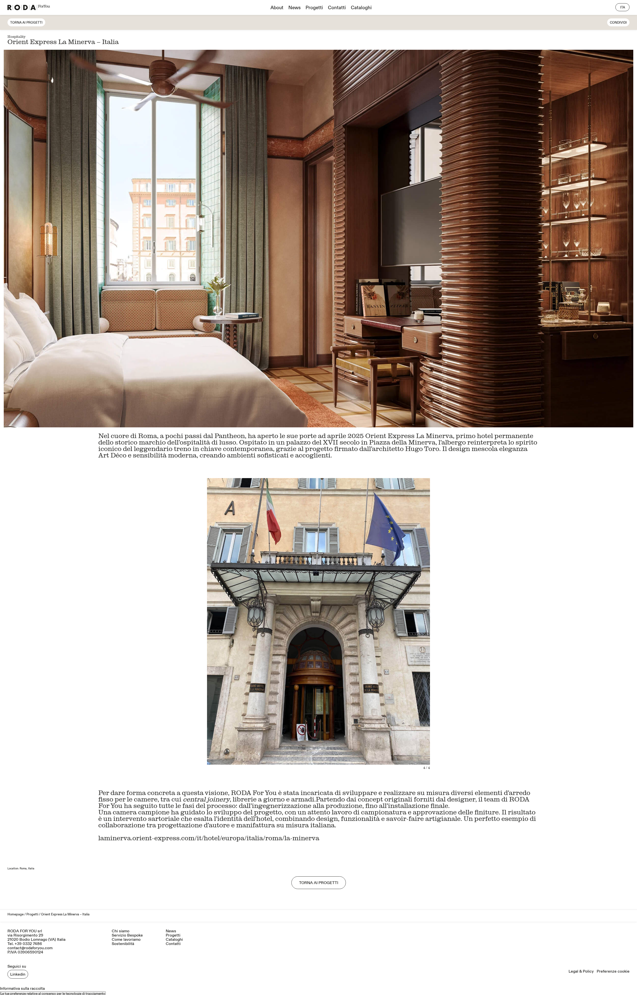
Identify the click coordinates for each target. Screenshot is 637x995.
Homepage (15, 914)
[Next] (475, 623)
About (276, 8)
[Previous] (161, 623)
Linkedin (17, 974)
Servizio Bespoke (127, 935)
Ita (622, 7)
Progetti (314, 8)
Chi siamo (120, 931)
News (294, 8)
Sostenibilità (123, 944)
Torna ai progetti (26, 23)
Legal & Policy (581, 971)
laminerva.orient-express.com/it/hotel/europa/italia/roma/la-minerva (208, 838)
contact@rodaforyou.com (30, 947)
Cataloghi (361, 8)
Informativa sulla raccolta (22, 988)
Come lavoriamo (126, 940)
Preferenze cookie (613, 971)
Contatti (337, 8)
